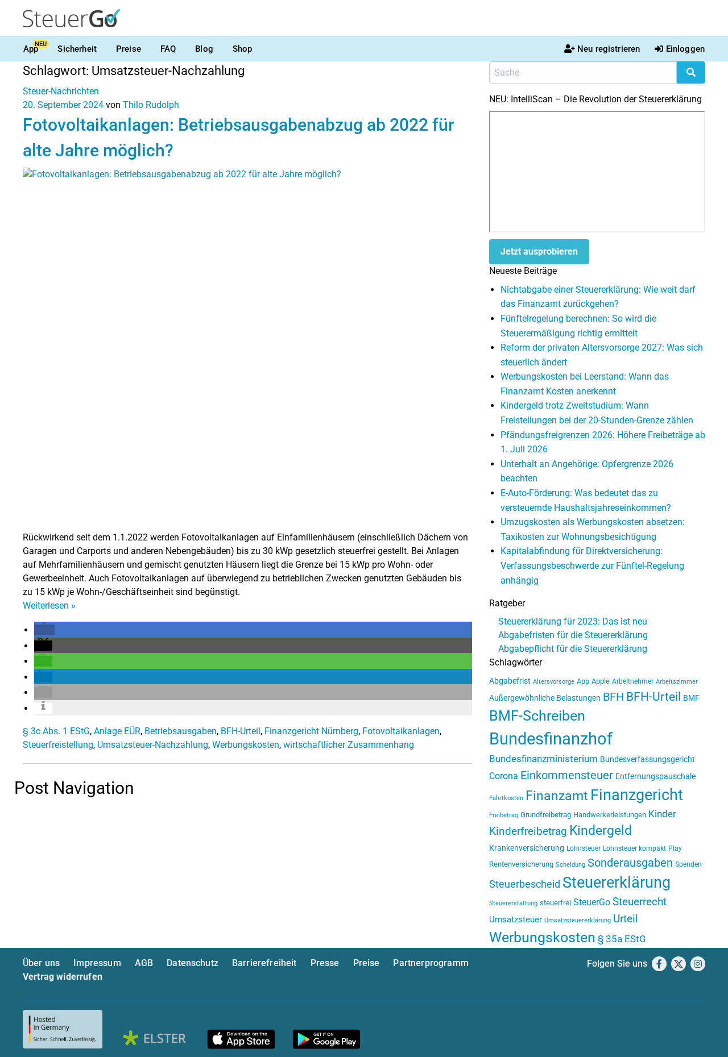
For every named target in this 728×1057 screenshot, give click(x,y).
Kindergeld (600, 830)
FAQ (168, 49)
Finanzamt (557, 796)
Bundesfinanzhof (551, 738)
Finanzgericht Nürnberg (311, 731)
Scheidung (570, 864)
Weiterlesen (49, 605)
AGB (144, 963)
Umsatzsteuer (515, 919)
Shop (243, 49)
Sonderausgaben (630, 862)
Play (675, 848)
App (30, 49)
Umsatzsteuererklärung (577, 920)
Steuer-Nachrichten (61, 91)
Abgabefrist (510, 680)
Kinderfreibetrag (528, 831)
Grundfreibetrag (545, 814)
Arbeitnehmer (632, 681)
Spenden (688, 864)
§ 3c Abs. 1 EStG (56, 731)
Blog (204, 49)
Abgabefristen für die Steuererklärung (573, 635)
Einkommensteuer (566, 775)
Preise (128, 49)
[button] (44, 630)
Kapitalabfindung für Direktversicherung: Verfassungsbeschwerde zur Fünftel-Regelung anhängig (592, 565)
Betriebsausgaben (180, 731)
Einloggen (685, 49)
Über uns (41, 963)
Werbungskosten (245, 744)
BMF (691, 697)
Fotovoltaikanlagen (401, 731)
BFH (613, 697)
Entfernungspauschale (655, 776)
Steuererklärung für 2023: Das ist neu (572, 621)
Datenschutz (192, 963)
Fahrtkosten (506, 798)
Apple (601, 681)
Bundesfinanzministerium (543, 758)
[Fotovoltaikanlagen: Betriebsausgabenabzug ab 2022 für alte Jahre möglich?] (247, 348)
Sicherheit (77, 49)
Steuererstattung (513, 903)
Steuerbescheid (524, 884)
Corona (503, 776)
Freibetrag (503, 815)
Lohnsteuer (583, 848)
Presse (325, 963)
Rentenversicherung (521, 864)
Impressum (97, 963)
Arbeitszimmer (677, 681)
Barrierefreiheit (264, 963)
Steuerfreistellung (58, 744)
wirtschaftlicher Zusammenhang (348, 744)
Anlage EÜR (117, 731)
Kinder (662, 814)
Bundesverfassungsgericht (647, 759)
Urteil (625, 918)
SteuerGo (591, 902)
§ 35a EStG (622, 938)
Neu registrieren (608, 49)
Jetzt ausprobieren (539, 251)
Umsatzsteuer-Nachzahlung (152, 744)
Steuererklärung (616, 882)
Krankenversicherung (526, 848)
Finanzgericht (636, 795)
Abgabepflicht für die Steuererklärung (572, 648)
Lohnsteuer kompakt (634, 848)
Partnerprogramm (430, 963)
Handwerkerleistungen (609, 814)
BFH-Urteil (240, 731)
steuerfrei (555, 902)
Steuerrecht (640, 902)
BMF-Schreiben (537, 716)
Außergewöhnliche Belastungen (545, 698)
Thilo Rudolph (151, 104)
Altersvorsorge (553, 681)
